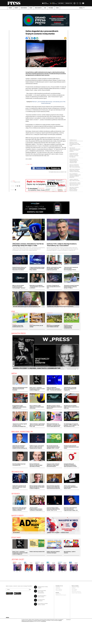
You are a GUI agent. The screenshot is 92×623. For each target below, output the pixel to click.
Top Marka (74, 590)
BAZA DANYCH (38, 7)
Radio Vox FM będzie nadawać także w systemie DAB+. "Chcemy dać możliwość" (54, 389)
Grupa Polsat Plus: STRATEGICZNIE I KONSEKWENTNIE (68, 327)
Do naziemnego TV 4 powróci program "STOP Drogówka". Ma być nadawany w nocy (71, 425)
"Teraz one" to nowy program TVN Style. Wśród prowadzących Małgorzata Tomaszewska (19, 425)
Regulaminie (43, 621)
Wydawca (58, 588)
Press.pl (73, 588)
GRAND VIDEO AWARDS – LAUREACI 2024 (58, 532)
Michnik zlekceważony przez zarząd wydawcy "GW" (27, 306)
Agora (28, 164)
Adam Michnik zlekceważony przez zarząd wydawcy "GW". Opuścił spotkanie (74, 149)
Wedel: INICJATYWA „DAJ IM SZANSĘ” (36, 326)
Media (14, 373)
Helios (31, 164)
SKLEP (31, 7)
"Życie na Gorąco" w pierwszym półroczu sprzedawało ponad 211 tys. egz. (37, 425)
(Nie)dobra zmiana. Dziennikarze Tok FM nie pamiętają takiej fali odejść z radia (74, 144)
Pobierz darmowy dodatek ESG (37, 551)
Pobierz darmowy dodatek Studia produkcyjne (53, 552)
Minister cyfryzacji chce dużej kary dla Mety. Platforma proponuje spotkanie (54, 268)
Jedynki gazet (18, 559)
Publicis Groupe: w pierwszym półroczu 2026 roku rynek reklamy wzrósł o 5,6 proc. (37, 447)
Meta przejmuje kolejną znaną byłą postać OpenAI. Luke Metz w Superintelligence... (37, 487)
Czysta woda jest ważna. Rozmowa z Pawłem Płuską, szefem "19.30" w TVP (53, 509)
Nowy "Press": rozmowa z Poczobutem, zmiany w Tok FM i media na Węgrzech (37, 389)
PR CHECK (51, 7)
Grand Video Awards (76, 593)
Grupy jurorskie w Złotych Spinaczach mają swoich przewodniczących (53, 465)
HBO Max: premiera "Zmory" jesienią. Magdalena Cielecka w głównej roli (54, 407)
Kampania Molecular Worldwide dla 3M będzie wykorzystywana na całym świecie (70, 465)
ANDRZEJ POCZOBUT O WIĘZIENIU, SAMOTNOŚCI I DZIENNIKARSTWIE (29, 368)
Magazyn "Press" (75, 587)
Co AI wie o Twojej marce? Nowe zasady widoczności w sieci (53, 287)
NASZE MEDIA (24, 7)
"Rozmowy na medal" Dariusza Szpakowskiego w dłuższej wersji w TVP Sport (71, 287)
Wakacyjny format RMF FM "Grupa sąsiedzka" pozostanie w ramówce (37, 287)
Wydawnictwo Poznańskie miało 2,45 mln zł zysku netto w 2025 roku (71, 407)
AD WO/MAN (16, 532)
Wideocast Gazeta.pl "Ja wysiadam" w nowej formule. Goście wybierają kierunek (54, 425)
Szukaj (81, 7)
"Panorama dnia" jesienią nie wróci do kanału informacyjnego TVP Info (71, 268)
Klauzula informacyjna (61, 595)
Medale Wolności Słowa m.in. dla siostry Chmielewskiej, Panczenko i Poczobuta (19, 268)
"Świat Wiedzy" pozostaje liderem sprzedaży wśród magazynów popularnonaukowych (70, 389)
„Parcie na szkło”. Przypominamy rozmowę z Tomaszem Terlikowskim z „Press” (36, 509)
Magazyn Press (19, 333)
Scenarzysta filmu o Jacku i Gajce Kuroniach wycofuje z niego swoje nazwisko (74, 184)
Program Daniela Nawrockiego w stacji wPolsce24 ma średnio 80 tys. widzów (37, 268)
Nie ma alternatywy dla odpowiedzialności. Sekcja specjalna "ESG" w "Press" (53, 447)
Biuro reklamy (59, 589)
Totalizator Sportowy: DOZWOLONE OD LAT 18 (17, 326)
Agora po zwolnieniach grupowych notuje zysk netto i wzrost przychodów (74, 166)
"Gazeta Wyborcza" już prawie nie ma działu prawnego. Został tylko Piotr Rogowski (74, 155)
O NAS (57, 7)
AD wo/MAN (74, 589)
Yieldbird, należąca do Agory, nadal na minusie (74, 180)
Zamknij (68, 619)
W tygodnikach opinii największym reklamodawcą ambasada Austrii (19, 407)
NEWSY (10, 7)
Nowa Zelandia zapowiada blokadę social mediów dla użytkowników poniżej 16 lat (53, 487)
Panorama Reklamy (76, 591)
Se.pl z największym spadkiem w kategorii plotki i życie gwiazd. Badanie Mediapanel (75, 175)
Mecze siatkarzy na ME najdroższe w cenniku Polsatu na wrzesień (37, 407)
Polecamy (16, 537)
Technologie (17, 471)
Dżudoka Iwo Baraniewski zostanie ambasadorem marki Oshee (71, 447)
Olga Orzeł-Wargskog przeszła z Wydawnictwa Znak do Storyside (20, 389)
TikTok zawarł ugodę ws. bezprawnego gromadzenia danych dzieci (70, 487)
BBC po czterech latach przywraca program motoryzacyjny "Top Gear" (19, 287)
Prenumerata (59, 590)
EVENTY (16, 7)
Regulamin (58, 593)
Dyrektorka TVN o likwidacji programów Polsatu (60, 306)
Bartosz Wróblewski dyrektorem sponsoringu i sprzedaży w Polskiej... (36, 465)
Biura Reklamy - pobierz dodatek (70, 552)
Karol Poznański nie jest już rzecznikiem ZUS (18, 464)
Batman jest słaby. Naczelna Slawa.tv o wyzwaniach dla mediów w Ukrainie (19, 509)
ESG (45, 7)
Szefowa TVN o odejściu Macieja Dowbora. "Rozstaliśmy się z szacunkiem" (62, 245)
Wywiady (16, 493)
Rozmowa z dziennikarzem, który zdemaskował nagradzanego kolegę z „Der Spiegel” (71, 509)
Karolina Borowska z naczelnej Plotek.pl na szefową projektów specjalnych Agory (73, 161)
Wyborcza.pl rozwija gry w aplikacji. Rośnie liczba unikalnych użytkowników (74, 170)
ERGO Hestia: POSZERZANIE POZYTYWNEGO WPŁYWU (53, 326)
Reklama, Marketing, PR (22, 431)
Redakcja (58, 587)
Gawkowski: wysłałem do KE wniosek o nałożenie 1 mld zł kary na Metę (19, 487)
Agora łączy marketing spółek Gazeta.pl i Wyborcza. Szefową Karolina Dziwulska (73, 189)
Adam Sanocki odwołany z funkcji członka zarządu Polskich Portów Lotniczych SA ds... (19, 447)
